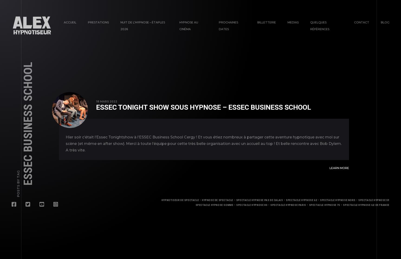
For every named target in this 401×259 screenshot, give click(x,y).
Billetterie (266, 22)
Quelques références (319, 26)
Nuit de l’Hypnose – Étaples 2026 (142, 26)
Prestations (98, 22)
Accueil (70, 22)
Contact (361, 22)
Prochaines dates (228, 26)
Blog (385, 22)
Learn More (339, 168)
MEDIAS (293, 22)
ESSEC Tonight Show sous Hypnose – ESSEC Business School (203, 107)
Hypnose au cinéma (188, 26)
